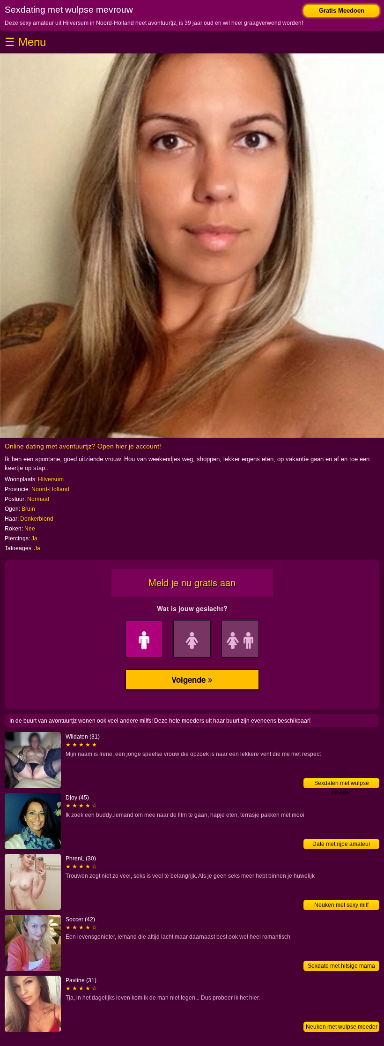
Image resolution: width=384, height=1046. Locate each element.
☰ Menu (25, 42)
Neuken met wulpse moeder (341, 1027)
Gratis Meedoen (341, 10)
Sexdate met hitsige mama (341, 966)
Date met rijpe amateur (341, 844)
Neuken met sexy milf (341, 905)
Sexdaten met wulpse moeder (341, 784)
